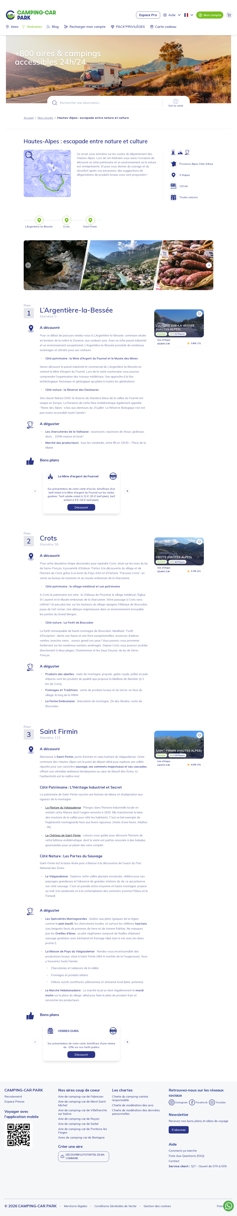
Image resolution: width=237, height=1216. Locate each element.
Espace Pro (148, 15)
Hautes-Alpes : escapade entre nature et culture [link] (93, 118)
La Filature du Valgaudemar (63, 807)
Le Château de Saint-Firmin (63, 835)
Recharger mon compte (87, 26)
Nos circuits (45, 118)
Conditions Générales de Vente (115, 1206)
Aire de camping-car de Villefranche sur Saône (82, 1112)
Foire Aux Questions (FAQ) (186, 1156)
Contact (174, 1161)
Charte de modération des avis (132, 1105)
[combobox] (189, 15)
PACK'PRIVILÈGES (130, 26)
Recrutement (13, 1096)
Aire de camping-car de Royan (78, 1119)
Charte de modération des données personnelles (136, 1112)
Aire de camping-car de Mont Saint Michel (82, 1103)
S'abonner (179, 1130)
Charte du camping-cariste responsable (130, 1098)
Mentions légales (75, 1206)
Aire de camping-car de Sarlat (78, 1124)
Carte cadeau (165, 26)
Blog (55, 26)
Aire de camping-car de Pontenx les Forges (82, 1130)
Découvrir (81, 507)
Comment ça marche (183, 1150)
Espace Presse (14, 1101)
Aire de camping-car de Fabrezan (80, 1096)
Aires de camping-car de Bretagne (81, 1137)
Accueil (29, 118)
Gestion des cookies (157, 1206)
